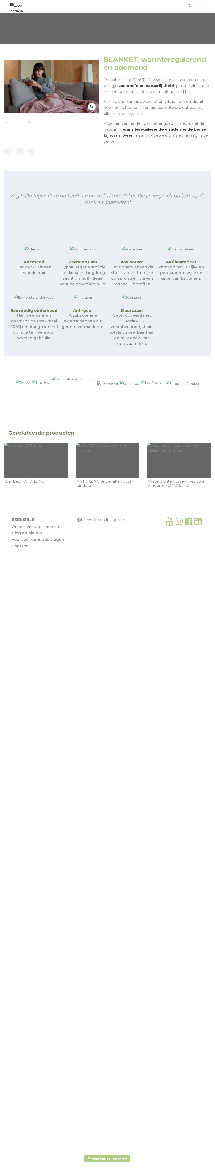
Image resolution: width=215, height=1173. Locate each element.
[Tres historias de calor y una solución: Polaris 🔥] (128, 609)
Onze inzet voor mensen (36, 527)
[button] (107, 1158)
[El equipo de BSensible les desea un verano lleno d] (86, 622)
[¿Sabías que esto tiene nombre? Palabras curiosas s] (86, 933)
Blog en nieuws (27, 533)
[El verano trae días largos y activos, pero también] (107, 848)
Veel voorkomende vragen (38, 539)
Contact (20, 546)
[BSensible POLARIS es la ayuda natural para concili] (107, 600)
